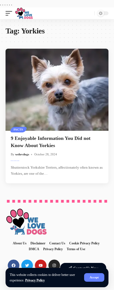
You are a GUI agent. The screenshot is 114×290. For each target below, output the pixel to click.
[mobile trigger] (10, 13)
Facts (19, 129)
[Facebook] (13, 265)
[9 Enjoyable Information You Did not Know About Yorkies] (57, 90)
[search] (89, 13)
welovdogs (22, 154)
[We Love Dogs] (24, 13)
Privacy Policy (35, 280)
